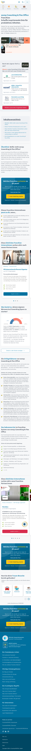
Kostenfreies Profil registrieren (9, 710)
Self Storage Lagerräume (19, 502)
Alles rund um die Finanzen (8, 679)
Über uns (4, 736)
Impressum (5, 739)
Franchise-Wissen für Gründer (9, 674)
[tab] (13, 300)
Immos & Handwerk (7, 502)
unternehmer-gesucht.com (8, 728)
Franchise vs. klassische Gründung (10, 657)
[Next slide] (29, 599)
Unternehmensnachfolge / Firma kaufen (11, 696)
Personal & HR (12, 266)
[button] (23, 2)
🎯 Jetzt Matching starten (15, 196)
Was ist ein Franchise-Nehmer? (9, 693)
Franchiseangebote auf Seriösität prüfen (11, 662)
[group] (6, 590)
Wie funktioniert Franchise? (8, 655)
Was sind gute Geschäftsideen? (9, 688)
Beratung (5, 266)
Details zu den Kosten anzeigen (14, 350)
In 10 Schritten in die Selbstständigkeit (11, 660)
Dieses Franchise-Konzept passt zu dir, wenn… (16, 126)
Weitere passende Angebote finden (15, 107)
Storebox (5, 507)
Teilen (27, 36)
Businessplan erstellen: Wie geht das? (11, 698)
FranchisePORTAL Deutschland (9, 722)
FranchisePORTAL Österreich (9, 725)
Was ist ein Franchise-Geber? (9, 691)
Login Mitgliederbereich (7, 713)
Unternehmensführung (7, 677)
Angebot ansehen (15, 294)
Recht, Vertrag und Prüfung (8, 681)
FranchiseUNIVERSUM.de (22, 728)
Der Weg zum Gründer (7, 672)
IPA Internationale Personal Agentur (15, 269)
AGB (3, 745)
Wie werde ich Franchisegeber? (9, 705)
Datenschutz (5, 742)
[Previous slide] (25, 599)
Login (27, 2)
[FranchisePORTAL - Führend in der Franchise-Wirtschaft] (3, 2)
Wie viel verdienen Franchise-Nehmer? (11, 665)
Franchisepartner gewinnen (8, 708)
